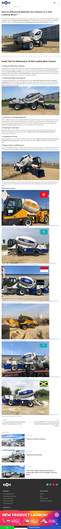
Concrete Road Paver (8, 503)
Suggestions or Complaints (46, 501)
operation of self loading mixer (50, 149)
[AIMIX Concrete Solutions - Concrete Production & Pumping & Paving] (6, 3)
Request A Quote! (34, 527)
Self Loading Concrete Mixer (9, 496)
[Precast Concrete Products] (13, 440)
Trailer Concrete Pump (8, 501)
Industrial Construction (34, 455)
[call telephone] (58, 2)
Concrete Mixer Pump (8, 498)
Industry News (17, 6)
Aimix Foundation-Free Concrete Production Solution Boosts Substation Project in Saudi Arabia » (46, 423)
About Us (42, 493)
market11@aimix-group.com (12, 510)
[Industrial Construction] (13, 456)
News (10, 6)
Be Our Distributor (44, 498)
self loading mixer (21, 75)
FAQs (41, 496)
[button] (57, 515)
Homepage (4, 6)
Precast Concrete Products (35, 439)
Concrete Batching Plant (8, 493)
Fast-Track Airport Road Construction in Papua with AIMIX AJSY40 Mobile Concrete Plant (41, 472)
